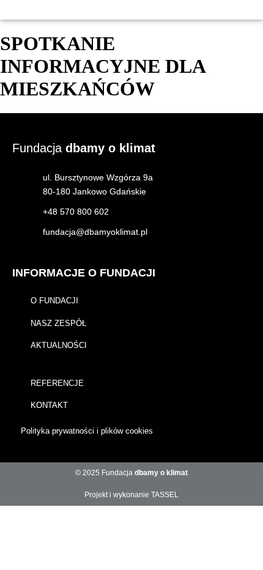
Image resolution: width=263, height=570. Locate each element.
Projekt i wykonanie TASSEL (131, 494)
